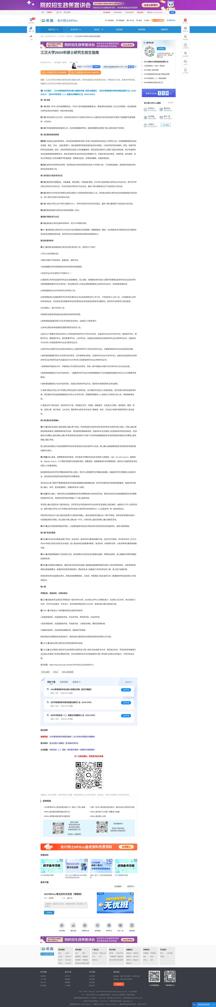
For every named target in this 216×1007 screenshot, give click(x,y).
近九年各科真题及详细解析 (84, 737)
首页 (43, 12)
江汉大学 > (62, 36)
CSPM (60, 956)
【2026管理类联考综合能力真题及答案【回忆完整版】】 (75, 91)
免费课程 (64, 682)
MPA (151, 960)
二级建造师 (119, 956)
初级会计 (129, 953)
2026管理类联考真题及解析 (61, 737)
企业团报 (185, 48)
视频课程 (110, 20)
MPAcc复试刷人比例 (98, 816)
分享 (31, 39)
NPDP (67, 953)
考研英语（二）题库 (58, 750)
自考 (161, 953)
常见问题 (91, 979)
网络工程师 (85, 963)
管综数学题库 (73, 750)
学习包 (131, 20)
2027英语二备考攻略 (151, 70)
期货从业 (129, 963)
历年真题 (62, 931)
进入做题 (166, 125)
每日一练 (120, 931)
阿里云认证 (102, 953)
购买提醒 (43, 985)
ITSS (93, 956)
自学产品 (67, 976)
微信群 (68, 12)
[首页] (47, 20)
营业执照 (91, 985)
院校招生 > (70, 36)
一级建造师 (112, 956)
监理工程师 (119, 960)
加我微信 (96, 67)
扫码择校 (161, 49)
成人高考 (170, 953)
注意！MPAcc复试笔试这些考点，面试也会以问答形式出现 (112, 807)
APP (60, 12)
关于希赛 (91, 976)
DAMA (60, 963)
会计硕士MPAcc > (51, 36)
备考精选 (32, 21)
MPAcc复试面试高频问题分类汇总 (57, 812)
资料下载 (51, 682)
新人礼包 (185, 23)
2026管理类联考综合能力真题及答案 (157, 74)
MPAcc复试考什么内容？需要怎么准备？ (105, 812)
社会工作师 (119, 953)
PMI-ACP (68, 963)
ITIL (100, 956)
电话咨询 (185, 56)
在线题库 (119, 29)
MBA (144, 956)
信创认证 (95, 960)
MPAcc (55, 672)
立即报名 (49, 913)
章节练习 (109, 931)
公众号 (185, 64)
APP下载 (185, 73)
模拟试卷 (73, 931)
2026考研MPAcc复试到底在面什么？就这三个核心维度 (64, 807)
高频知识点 (85, 931)
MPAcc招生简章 (67, 672)
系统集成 (85, 960)
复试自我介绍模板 (57, 743)
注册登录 (43, 976)
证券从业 (129, 960)
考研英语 (153, 953)
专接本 (162, 956)
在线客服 (119, 984)
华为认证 (95, 953)
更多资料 (128, 682)
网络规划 (78, 956)
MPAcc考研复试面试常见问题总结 (57, 816)
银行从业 (136, 956)
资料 (147, 20)
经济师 (111, 953)
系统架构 (85, 956)
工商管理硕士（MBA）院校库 (154, 66)
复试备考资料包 (72, 743)
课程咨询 (185, 31)
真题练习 (76, 682)
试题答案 (132, 931)
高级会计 (129, 956)
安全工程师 (112, 960)
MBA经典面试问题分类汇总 (153, 82)
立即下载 (126, 690)
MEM (151, 956)
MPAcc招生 (46, 672)
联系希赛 (91, 982)
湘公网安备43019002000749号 (132, 998)
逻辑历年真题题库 (87, 750)
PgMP (60, 960)
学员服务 (185, 39)
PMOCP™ (68, 956)
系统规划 (78, 960)
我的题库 (170, 103)
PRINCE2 (68, 960)
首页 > (42, 36)
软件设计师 (78, 963)
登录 (172, 12)
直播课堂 (121, 20)
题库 (140, 20)
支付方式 (43, 982)
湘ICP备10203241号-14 (114, 998)
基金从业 (136, 960)
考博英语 (146, 953)
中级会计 (136, 953)
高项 (83, 953)
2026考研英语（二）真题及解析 (155, 78)
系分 (76, 953)
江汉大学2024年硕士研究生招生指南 (87, 36)
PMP (59, 953)
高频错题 (97, 931)
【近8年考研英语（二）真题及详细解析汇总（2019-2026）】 (72, 94)
